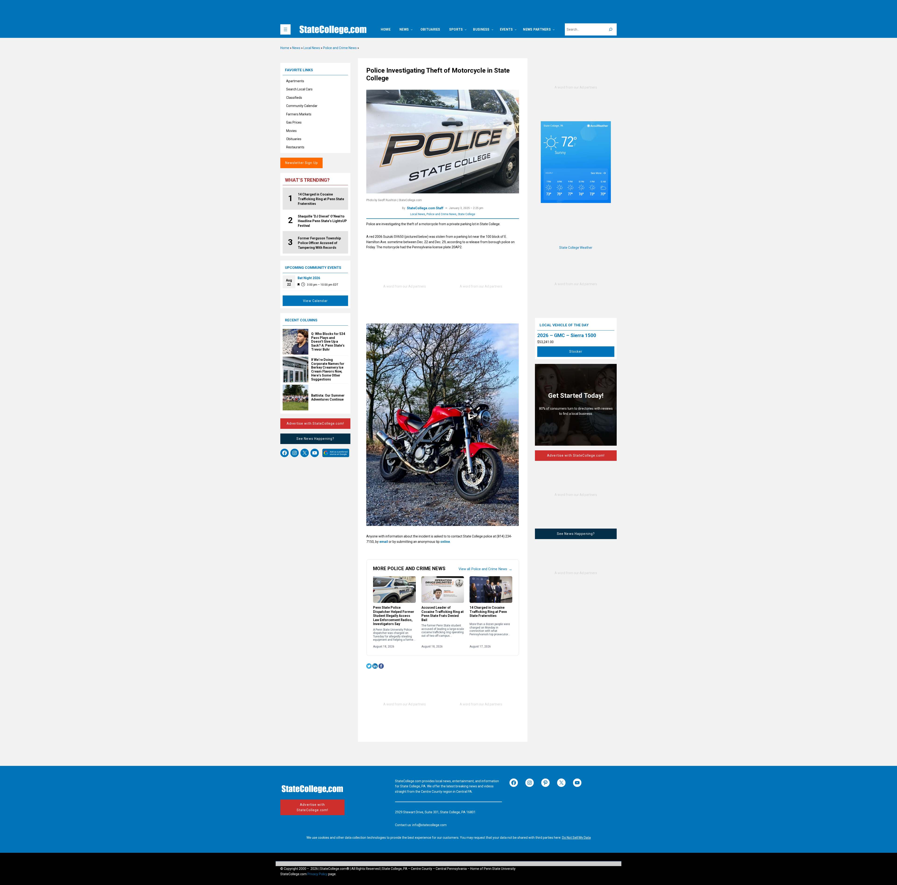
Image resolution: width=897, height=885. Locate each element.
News (296, 48)
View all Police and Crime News (485, 569)
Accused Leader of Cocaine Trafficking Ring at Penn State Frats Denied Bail (442, 614)
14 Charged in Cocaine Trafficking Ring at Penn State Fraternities (488, 612)
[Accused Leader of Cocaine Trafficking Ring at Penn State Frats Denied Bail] (442, 589)
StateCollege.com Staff (425, 208)
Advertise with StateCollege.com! (315, 423)
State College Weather (575, 247)
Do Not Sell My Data (576, 837)
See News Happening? (315, 439)
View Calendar (315, 301)
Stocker (576, 351)
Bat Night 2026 (309, 278)
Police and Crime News (340, 48)
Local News (311, 48)
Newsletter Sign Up (301, 163)
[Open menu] (285, 29)
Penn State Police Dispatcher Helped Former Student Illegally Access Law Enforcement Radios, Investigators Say (393, 616)
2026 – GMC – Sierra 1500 (566, 335)
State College (466, 214)
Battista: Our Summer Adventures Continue (328, 397)
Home (284, 48)
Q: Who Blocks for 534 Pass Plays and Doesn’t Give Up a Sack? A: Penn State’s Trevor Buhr (328, 341)
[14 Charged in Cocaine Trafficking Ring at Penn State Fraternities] (491, 589)
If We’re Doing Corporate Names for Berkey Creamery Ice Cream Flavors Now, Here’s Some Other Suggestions (327, 369)
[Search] (610, 29)
